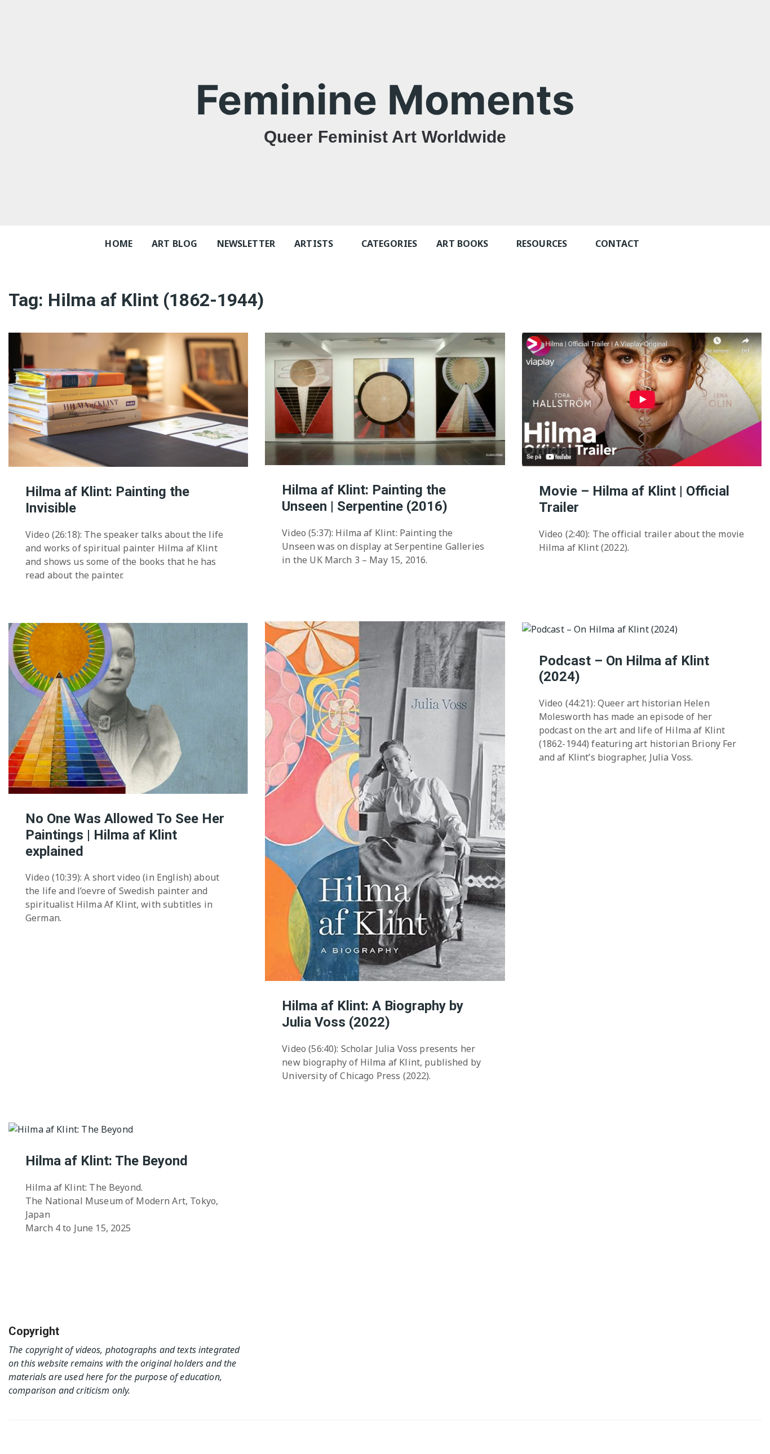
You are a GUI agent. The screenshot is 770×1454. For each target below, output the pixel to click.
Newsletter (246, 243)
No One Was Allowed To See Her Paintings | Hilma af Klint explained (124, 835)
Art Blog (174, 243)
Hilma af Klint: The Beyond (106, 1161)
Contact (617, 243)
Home (118, 243)
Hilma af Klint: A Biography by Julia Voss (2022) (372, 1014)
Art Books (462, 243)
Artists (313, 243)
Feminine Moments (385, 99)
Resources (541, 243)
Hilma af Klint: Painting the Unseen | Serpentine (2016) (365, 498)
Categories (389, 243)
